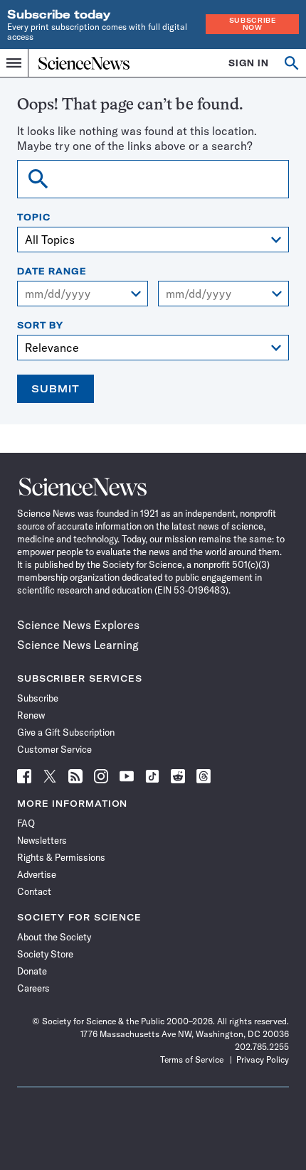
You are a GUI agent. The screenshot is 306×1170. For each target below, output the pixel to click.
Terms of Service (191, 1059)
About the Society (54, 937)
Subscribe (37, 698)
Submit (55, 388)
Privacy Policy (262, 1059)
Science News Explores (78, 625)
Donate (32, 971)
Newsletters (42, 840)
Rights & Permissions (61, 857)
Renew (31, 715)
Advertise (36, 874)
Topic (34, 217)
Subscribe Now (252, 23)
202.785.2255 (262, 1046)
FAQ (26, 823)
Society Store (45, 954)
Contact (34, 891)
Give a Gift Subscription (66, 732)
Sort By (40, 326)
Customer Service (54, 749)
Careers (33, 988)
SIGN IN (248, 63)
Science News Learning (78, 645)
